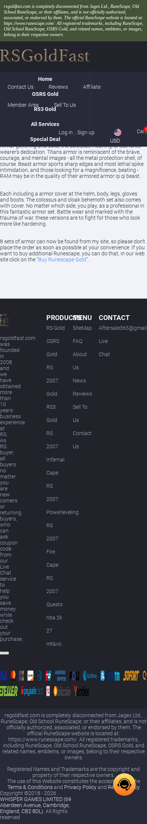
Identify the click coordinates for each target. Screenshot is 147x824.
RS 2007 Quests (54, 591)
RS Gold (55, 328)
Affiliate (92, 87)
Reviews (82, 394)
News (79, 381)
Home (45, 79)
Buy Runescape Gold (62, 259)
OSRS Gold (45, 94)
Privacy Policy (80, 787)
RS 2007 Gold (52, 380)
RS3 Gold (45, 109)
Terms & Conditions (30, 787)
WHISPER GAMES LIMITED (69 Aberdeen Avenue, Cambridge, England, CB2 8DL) (35, 805)
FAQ (77, 341)
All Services (45, 124)
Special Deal (45, 139)
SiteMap (82, 328)
